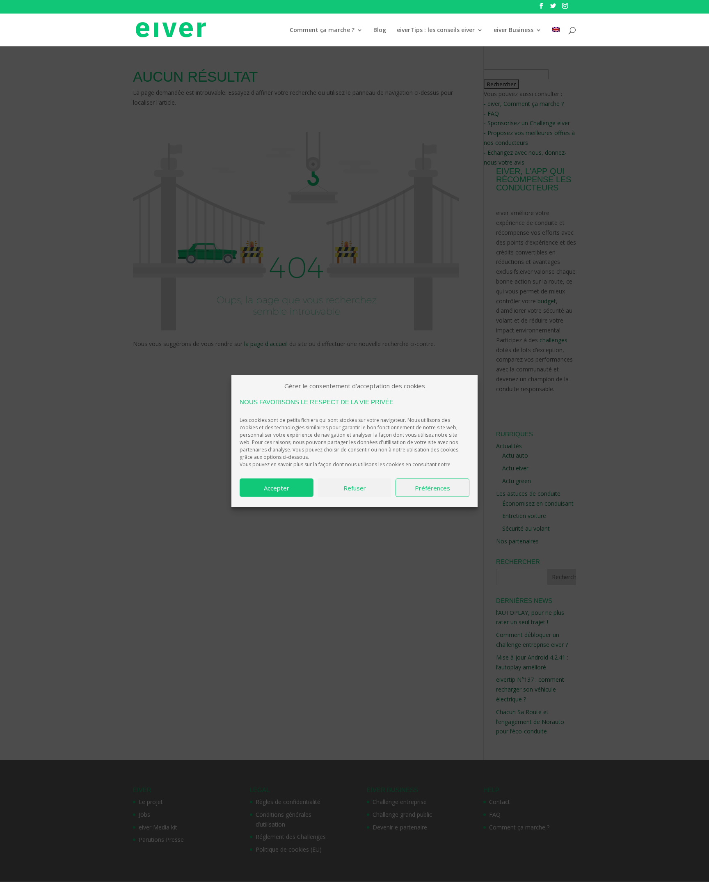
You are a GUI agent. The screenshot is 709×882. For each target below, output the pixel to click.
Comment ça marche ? (322, 30)
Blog (379, 30)
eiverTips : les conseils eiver (436, 30)
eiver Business (513, 30)
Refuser (354, 487)
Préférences (432, 487)
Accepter (276, 487)
